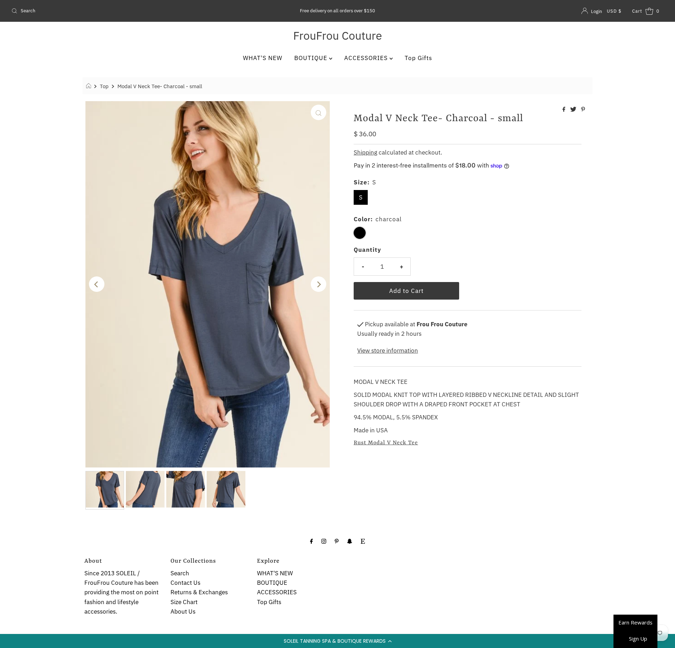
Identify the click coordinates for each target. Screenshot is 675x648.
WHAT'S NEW (262, 58)
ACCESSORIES (367, 58)
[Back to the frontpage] (89, 86)
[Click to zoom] (318, 112)
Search (180, 573)
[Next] (318, 284)
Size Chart (184, 602)
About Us (183, 611)
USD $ (614, 11)
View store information (387, 350)
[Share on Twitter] (574, 109)
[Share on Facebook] (564, 109)
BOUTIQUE (311, 58)
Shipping (365, 152)
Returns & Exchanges (199, 592)
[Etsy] (363, 540)
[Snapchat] (349, 540)
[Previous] (96, 284)
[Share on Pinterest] (583, 109)
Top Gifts (418, 58)
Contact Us (185, 583)
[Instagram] (323, 540)
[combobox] (116, 11)
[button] (337, 641)
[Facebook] (311, 540)
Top (104, 86)
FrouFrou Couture (337, 35)
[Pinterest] (337, 540)
